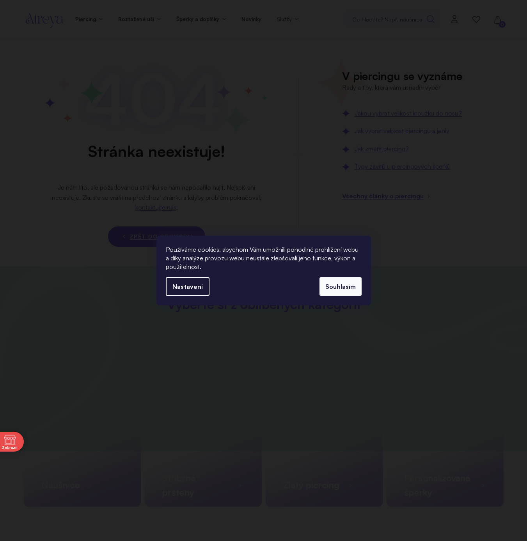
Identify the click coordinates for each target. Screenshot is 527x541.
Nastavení (187, 286)
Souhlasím (340, 286)
